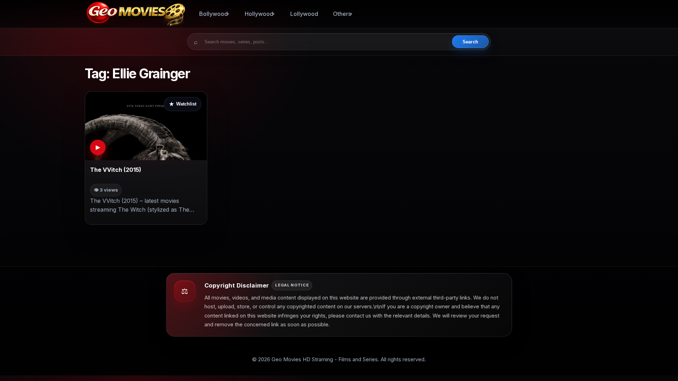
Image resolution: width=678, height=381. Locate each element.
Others (342, 13)
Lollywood (304, 13)
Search (470, 41)
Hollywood (259, 13)
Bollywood (213, 13)
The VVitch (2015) (115, 169)
